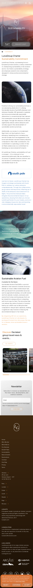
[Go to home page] (14, 3)
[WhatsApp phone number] (26, 3)
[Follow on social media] (5, 574)
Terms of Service (11, 405)
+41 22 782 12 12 (6, 479)
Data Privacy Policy (20, 581)
